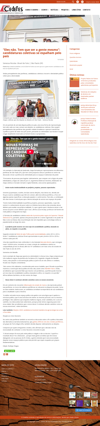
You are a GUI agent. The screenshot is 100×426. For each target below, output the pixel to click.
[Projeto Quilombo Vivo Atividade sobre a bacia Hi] (87, 403)
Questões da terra (75, 57)
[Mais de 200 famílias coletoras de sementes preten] (79, 395)
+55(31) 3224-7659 (92, 2)
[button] (73, 1)
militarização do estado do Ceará (35, 285)
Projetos (65, 10)
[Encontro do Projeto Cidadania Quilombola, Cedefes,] (72, 403)
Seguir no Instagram (85, 410)
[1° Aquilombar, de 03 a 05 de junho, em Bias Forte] (94, 395)
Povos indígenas (75, 53)
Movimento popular (76, 65)
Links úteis (76, 10)
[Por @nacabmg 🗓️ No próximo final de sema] (72, 395)
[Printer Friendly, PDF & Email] (9, 351)
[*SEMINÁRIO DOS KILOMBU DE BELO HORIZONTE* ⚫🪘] (94, 403)
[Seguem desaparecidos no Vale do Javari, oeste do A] (87, 395)
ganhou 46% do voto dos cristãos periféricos (48, 322)
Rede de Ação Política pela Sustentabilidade (31, 234)
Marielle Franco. (50, 268)
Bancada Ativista (45, 242)
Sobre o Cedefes (31, 10)
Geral (71, 69)
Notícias (54, 10)
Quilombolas (74, 61)
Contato (86, 10)
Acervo (44, 10)
